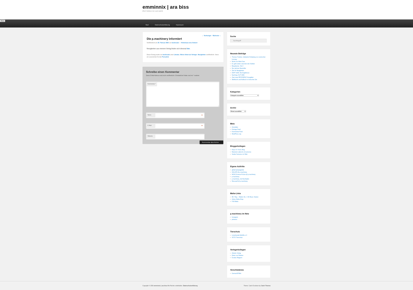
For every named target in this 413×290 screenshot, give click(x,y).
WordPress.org (236, 134)
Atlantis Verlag (236, 253)
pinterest (234, 219)
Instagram (235, 217)
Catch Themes (265, 285)
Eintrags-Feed (236, 129)
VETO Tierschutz (237, 237)
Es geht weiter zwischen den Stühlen (243, 64)
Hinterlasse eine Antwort (189, 43)
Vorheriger (206, 35)
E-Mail (150, 125)
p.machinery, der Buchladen (240, 179)
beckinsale (175, 43)
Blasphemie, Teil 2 (237, 66)
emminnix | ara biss (166, 7)
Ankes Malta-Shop (237, 199)
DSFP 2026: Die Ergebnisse (240, 73)
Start (147, 25)
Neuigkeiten (202, 54)
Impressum (180, 25)
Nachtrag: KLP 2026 (238, 75)
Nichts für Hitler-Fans (238, 61)
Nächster (217, 35)
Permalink (165, 57)
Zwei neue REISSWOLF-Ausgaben (243, 77)
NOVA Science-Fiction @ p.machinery (244, 174)
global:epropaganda (238, 170)
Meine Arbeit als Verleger (188, 54)
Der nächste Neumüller (239, 68)
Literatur (176, 54)
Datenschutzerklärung (162, 25)
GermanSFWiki (236, 273)
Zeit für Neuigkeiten (238, 70)
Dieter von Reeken (237, 255)
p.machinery (235, 176)
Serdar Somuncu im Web (239, 154)
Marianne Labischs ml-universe (241, 152)
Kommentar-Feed (237, 131)
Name (149, 115)
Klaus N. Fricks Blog (238, 149)
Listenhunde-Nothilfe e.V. (239, 235)
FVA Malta (235, 201)
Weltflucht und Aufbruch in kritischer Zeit (244, 79)
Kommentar (152, 84)
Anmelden (235, 127)
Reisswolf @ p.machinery (240, 181)
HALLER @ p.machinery (239, 172)
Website (150, 136)
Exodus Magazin (237, 257)
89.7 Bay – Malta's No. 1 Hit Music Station (245, 197)
